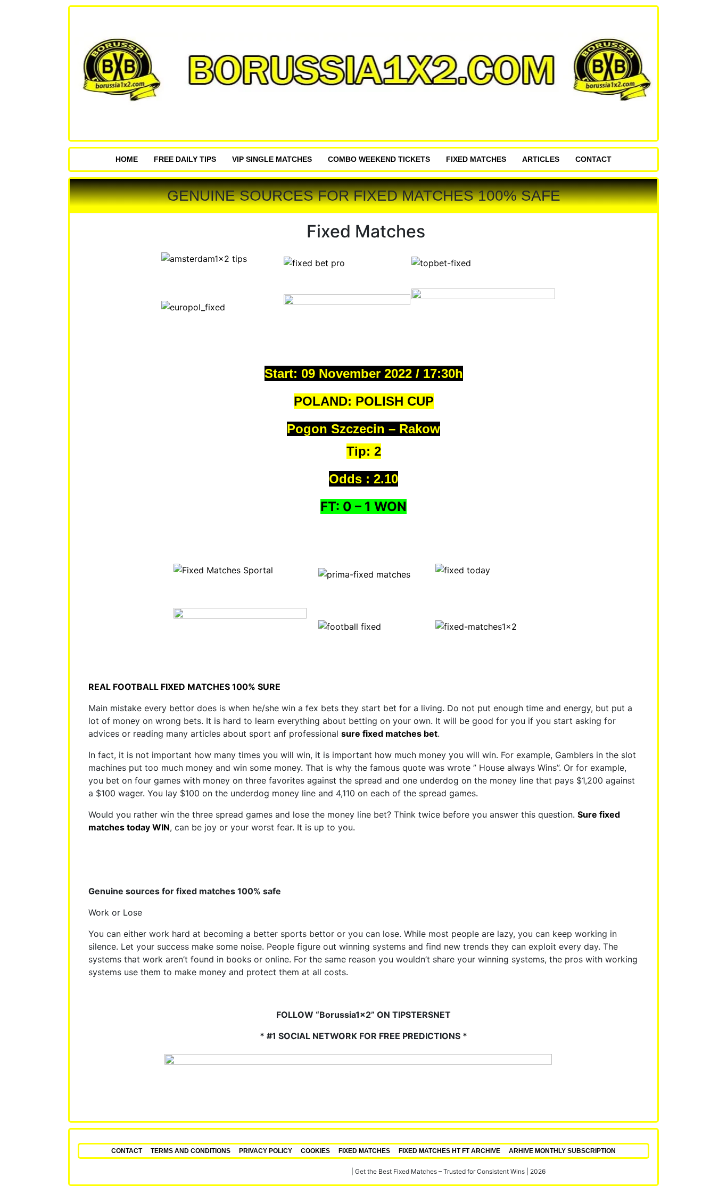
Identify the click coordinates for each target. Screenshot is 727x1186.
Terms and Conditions (190, 1151)
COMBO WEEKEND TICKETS (379, 159)
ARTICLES (540, 159)
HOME (126, 159)
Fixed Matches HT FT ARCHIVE (449, 1151)
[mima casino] (488, 310)
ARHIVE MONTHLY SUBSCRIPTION (562, 1151)
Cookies (315, 1151)
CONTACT (593, 159)
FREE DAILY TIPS (185, 159)
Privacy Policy (265, 1151)
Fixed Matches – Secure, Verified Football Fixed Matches (266, 1171)
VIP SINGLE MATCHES (272, 159)
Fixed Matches (476, 159)
